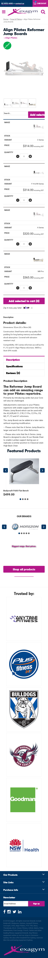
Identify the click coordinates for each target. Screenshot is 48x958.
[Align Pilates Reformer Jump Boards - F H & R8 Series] (38, 170)
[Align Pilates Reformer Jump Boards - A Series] (38, 214)
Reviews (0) (13, 373)
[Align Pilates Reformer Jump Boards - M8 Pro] (38, 258)
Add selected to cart (37, 114)
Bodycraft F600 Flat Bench (16, 491)
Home (5, 19)
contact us (19, 3)
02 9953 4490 (7, 3)
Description (13, 359)
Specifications (14, 366)
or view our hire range (24, 575)
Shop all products (24, 569)
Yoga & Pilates (16, 19)
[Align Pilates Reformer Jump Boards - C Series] (38, 126)
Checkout (41, 3)
